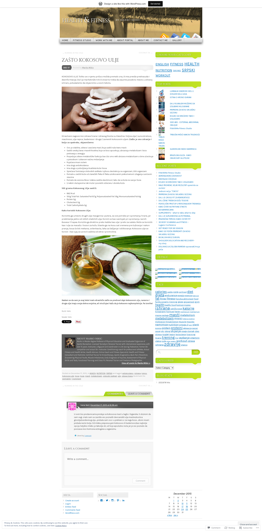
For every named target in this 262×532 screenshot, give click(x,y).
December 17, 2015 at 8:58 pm (104, 405)
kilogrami (160, 311)
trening (168, 337)
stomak (190, 331)
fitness (171, 298)
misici (178, 318)
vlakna (158, 341)
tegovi (172, 334)
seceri (158, 331)
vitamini (195, 337)
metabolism (187, 315)
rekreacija (187, 328)
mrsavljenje (171, 321)
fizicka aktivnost (184, 298)
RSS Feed (164, 36)
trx (176, 338)
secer (195, 328)
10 (182, 503)
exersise (196, 296)
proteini (177, 328)
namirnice (161, 324)
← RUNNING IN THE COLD (72, 53)
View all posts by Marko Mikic (136, 363)
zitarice (184, 345)
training (191, 334)
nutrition (173, 324)
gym (197, 301)
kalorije (188, 308)
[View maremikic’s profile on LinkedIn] (123, 500)
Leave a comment (139, 393)
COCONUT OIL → (146, 53)
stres (197, 331)
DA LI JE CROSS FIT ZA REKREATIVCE (174, 197)
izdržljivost (176, 308)
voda (163, 341)
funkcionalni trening (166, 301)
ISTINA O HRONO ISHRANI (180, 97)
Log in (68, 504)
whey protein (171, 341)
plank (196, 324)
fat (157, 298)
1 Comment (76, 379)
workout (181, 341)
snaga (184, 331)
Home (65, 40)
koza (82, 376)
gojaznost (189, 301)
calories (161, 292)
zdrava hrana (127, 376)
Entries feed (70, 507)
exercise (188, 295)
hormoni (180, 305)
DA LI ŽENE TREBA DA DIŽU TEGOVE (173, 200)
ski (162, 331)
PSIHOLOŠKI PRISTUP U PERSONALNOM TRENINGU (180, 204)
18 (187, 506)
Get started (155, 4)
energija (181, 295)
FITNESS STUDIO (82, 40)
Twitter (185, 36)
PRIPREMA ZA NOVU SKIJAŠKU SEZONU (175, 194)
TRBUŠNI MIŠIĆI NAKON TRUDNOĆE (185, 134)
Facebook (175, 36)
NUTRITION (101, 373)
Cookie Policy (61, 526)
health (159, 305)
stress (158, 334)
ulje (119, 376)
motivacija (160, 322)
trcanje (158, 338)
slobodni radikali (110, 376)
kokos (144, 373)
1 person (87, 436)
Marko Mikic (88, 68)
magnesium (185, 312)
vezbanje (184, 337)
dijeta (159, 295)
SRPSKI (109, 373)
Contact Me (161, 40)
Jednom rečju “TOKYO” (169, 191)
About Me (143, 40)
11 (186, 503)
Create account (72, 500)
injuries (187, 305)
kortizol (170, 311)
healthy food (170, 305)
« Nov (169, 515)
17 (182, 506)
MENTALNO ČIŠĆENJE (168, 179)
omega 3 (183, 324)
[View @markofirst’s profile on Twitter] (107, 500)
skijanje (176, 331)
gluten (180, 302)
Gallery (177, 40)
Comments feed (72, 510)
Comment (140, 480)
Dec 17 (66, 68)
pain (190, 325)
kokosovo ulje (68, 376)
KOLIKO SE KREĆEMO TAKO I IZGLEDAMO (176, 182)
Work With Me (104, 40)
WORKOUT (163, 75)
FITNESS (176, 64)
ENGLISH (162, 64)
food (196, 299)
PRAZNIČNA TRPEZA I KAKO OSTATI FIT (175, 219)
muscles (190, 322)
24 (182, 509)
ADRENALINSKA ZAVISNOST (170, 176)
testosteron (181, 334)
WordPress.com (72, 513)
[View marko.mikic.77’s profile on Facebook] (101, 500)
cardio (170, 292)
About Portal (125, 40)
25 (187, 509)
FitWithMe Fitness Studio (181, 128)
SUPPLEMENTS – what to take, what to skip (177, 213)
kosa (77, 376)
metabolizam (96, 376)
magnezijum (195, 312)
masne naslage (162, 315)
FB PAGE (163, 257)
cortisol (183, 292)
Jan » (175, 515)
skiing (167, 331)
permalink (66, 379)
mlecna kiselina (189, 319)
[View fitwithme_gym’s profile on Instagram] (112, 500)
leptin (177, 311)
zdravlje (172, 344)
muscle (182, 321)
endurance (171, 295)
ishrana (137, 373)
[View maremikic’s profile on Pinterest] (118, 500)
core (175, 291)
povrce (158, 328)
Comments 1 (115, 393)
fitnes (163, 298)
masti (87, 376)
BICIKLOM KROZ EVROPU (169, 237)
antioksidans (127, 373)
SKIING (177, 70)
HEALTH (93, 373)
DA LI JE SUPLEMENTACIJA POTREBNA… (175, 216)
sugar (165, 334)
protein (166, 328)
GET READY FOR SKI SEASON (171, 228)
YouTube (196, 36)
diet (190, 292)
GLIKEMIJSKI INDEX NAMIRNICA (183, 149)
